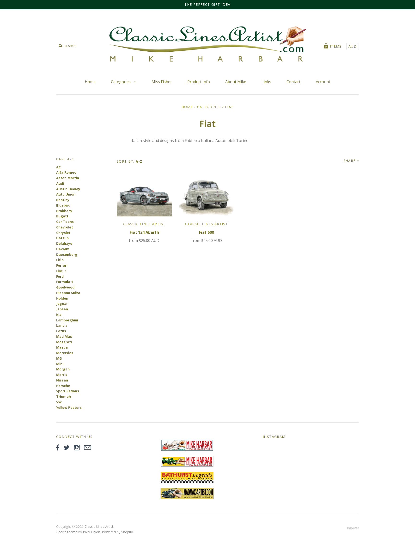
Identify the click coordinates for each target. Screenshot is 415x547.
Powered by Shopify (117, 532)
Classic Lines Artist (144, 223)
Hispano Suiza (68, 292)
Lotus (61, 331)
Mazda (62, 347)
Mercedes (64, 352)
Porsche (63, 385)
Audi (60, 183)
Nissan (62, 380)
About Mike (235, 81)
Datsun (62, 238)
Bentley (62, 199)
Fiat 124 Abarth (144, 232)
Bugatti (62, 216)
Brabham (64, 211)
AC (58, 167)
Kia (58, 314)
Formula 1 (64, 281)
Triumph (63, 396)
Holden (62, 298)
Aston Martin (67, 178)
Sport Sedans (67, 391)
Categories (121, 81)
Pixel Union (91, 532)
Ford (60, 276)
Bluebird (63, 205)
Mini (59, 364)
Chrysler (63, 232)
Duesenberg (66, 254)
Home (90, 81)
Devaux (62, 249)
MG (59, 358)
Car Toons (65, 221)
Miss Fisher (162, 81)
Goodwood (65, 287)
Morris (61, 374)
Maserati (64, 342)
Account (323, 81)
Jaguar (62, 303)
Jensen (62, 309)
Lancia (61, 325)
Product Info (198, 81)
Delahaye (64, 243)
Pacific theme (66, 532)
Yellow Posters (69, 407)
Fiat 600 (206, 232)
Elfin (60, 260)
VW (59, 402)
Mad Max (64, 336)
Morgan (63, 369)
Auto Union (65, 194)
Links (266, 81)
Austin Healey (68, 189)
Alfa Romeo (66, 172)
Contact (293, 81)
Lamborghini (67, 320)
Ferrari (61, 265)
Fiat (59, 271)
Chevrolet (64, 227)
